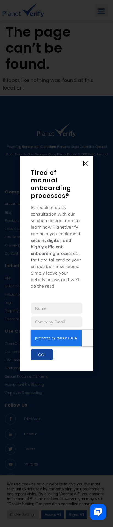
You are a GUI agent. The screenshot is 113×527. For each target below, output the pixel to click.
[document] (56, 263)
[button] (86, 163)
